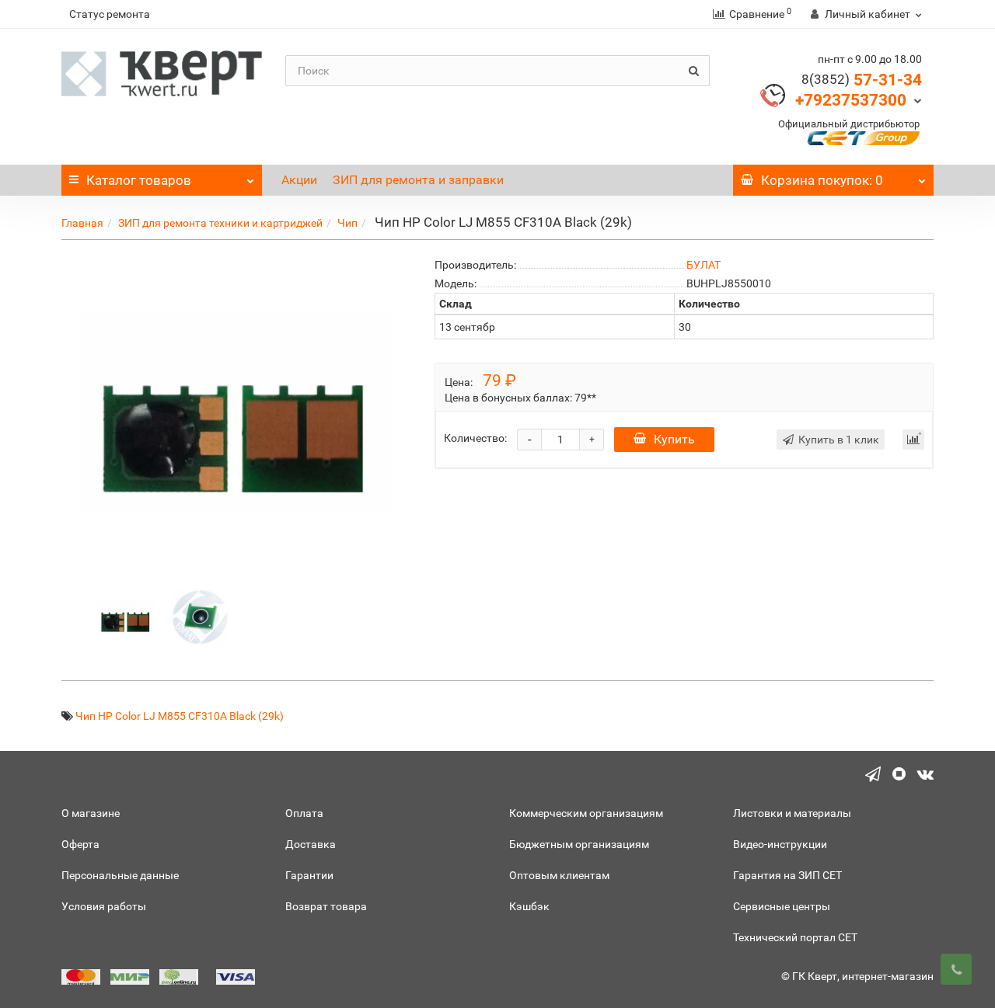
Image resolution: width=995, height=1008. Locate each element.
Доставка (310, 844)
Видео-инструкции (780, 844)
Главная (82, 223)
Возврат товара (326, 906)
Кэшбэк (529, 906)
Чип (347, 223)
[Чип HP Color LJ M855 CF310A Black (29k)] (126, 616)
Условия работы (103, 906)
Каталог (138, 180)
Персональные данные (120, 875)
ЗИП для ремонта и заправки (418, 179)
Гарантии (309, 875)
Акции (299, 179)
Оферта (80, 844)
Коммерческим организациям (586, 813)
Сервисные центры (781, 906)
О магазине (90, 813)
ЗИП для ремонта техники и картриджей (220, 223)
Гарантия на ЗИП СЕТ (787, 875)
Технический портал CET (795, 937)
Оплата (304, 813)
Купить (674, 439)
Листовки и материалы (792, 813)
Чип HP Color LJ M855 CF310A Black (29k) (179, 716)
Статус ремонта (109, 14)
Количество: (475, 438)
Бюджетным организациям (579, 844)
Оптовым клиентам (559, 875)
